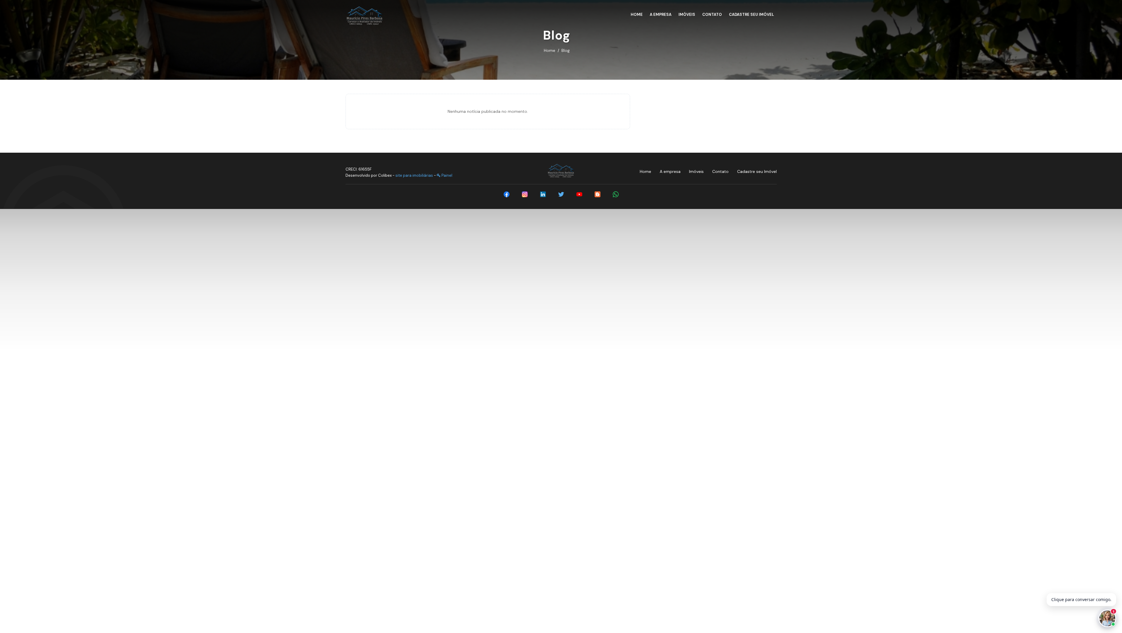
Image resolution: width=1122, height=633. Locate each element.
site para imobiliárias (414, 175)
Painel (446, 175)
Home (549, 50)
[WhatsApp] (616, 194)
